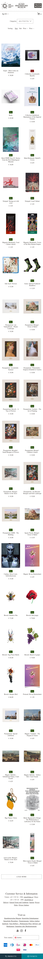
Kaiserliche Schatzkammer (30, 918)
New (16, 28)
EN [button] (5, 14)
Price (25, 28)
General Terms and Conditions (18, 902)
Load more (22, 877)
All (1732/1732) (24, 21)
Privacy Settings (24, 905)
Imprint (31, 902)
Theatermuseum (24, 921)
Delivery (6, 902)
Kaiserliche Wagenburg (11, 921)
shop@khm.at (28, 900)
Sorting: (10, 28)
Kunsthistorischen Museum (12, 918)
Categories (13, 21)
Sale (20, 28)
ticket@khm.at (28, 897)
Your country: (8, 937)
